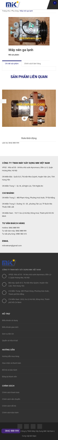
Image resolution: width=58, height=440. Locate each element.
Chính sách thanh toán (10, 392)
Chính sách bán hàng (32, 64)
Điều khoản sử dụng (10, 320)
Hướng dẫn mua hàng (10, 356)
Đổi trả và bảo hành (9, 370)
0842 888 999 (12, 431)
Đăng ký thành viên (9, 377)
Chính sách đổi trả (9, 406)
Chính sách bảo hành (10, 413)
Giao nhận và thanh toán (11, 363)
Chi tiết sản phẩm (12, 64)
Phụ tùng (15, 11)
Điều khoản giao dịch (10, 327)
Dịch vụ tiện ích (8, 334)
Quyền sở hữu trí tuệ (10, 341)
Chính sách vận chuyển (11, 399)
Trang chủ (6, 11)
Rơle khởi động (29, 138)
